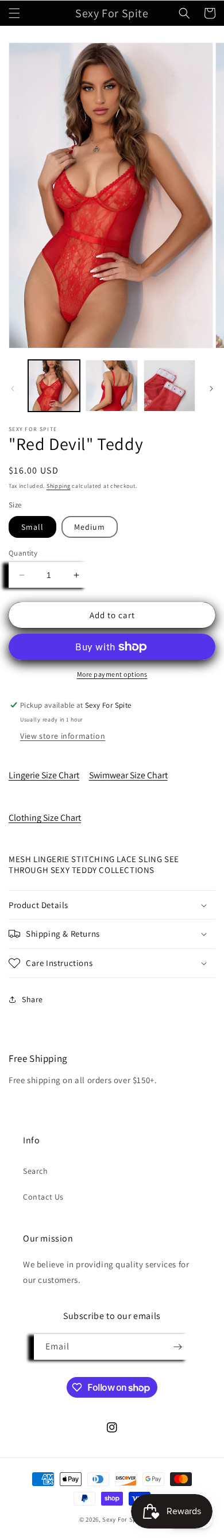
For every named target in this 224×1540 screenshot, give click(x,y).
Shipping (59, 486)
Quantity (23, 553)
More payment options (112, 674)
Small (32, 527)
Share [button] (32, 999)
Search (35, 1171)
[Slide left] (12, 388)
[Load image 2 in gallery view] (111, 386)
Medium (89, 527)
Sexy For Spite (123, 1519)
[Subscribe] (177, 1347)
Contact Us (43, 1197)
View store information (62, 736)
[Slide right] (211, 388)
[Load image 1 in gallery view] (54, 386)
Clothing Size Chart (45, 818)
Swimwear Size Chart (128, 775)
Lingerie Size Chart (44, 775)
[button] (14, 13)
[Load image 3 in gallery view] (169, 386)
